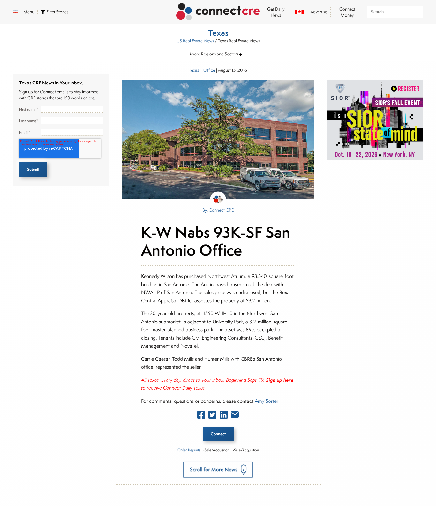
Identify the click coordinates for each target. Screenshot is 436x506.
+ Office (207, 70)
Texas (194, 70)
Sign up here (280, 379)
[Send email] (235, 416)
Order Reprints (188, 449)
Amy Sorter (266, 401)
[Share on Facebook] (201, 416)
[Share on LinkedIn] (224, 416)
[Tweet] (212, 416)
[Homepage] (218, 10)
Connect (218, 434)
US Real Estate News (195, 41)
